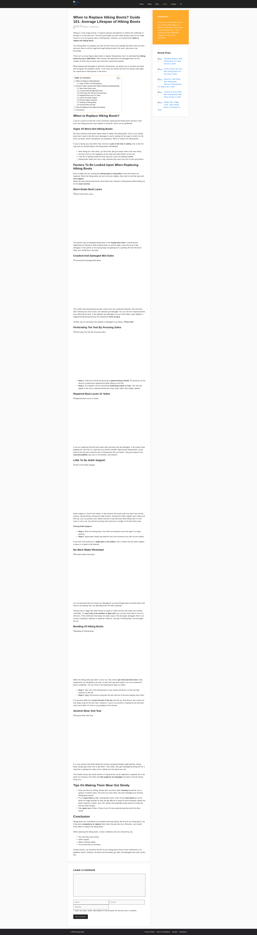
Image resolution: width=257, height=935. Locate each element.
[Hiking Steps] (77, 4)
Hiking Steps (80, 932)
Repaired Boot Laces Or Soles (90, 95)
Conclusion (80, 110)
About (150, 4)
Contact (173, 4)
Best (157, 4)
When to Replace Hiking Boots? (88, 81)
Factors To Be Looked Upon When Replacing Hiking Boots (97, 86)
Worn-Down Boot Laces (88, 88)
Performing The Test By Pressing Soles (93, 93)
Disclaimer (183, 932)
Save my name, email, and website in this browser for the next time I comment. (106, 911)
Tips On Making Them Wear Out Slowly (90, 107)
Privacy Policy (150, 932)
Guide (165, 4)
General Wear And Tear (87, 105)
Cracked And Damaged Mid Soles (91, 91)
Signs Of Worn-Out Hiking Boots (91, 83)
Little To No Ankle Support (88, 98)
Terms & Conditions (163, 932)
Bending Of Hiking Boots (88, 102)
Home (141, 4)
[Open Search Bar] (181, 4)
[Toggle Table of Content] (117, 78)
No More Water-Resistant (88, 100)
